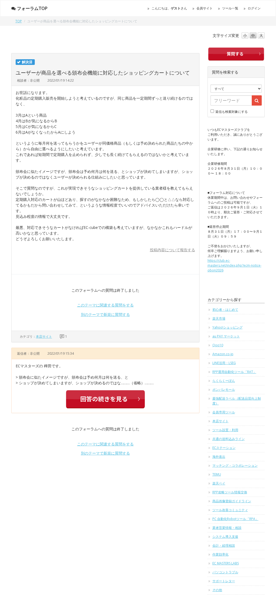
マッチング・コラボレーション (235, 465)
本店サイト (44, 336)
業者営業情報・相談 (227, 527)
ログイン (254, 8)
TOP (18, 21)
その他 (217, 590)
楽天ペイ (218, 483)
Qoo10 (217, 345)
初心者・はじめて (225, 309)
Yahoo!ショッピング (227, 327)
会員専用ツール (223, 412)
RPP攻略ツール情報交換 (229, 492)
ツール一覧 (230, 8)
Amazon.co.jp (222, 354)
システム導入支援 (225, 536)
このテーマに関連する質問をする (105, 305)
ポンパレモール (223, 389)
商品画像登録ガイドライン (231, 501)
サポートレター (223, 581)
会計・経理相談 (223, 545)
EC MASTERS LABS (225, 563)
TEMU (216, 474)
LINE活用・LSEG (224, 363)
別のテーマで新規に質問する (105, 314)
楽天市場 (218, 318)
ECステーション (224, 447)
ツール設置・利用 (225, 430)
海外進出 (218, 456)
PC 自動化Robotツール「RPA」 (235, 519)
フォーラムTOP (32, 8)
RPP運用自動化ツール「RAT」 (234, 371)
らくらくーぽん (223, 380)
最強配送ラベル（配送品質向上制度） (236, 401)
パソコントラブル (225, 572)
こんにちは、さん (169, 8)
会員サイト (204, 8)
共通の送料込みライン (228, 439)
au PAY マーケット (226, 336)
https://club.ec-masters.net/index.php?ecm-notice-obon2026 (234, 265)
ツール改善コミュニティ (230, 510)
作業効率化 (220, 554)
